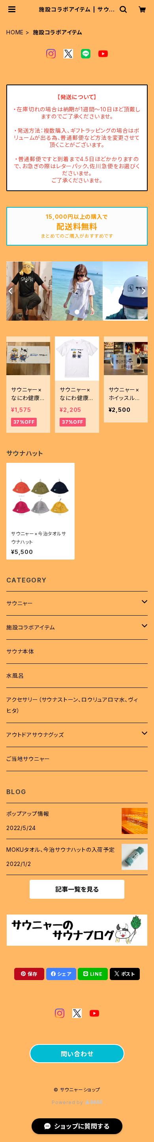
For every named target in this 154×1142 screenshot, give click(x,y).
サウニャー (19, 603)
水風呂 (15, 675)
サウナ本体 (20, 651)
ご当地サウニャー (28, 758)
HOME (15, 32)
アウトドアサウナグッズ (35, 734)
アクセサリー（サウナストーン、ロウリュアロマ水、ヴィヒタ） (72, 705)
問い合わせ (77, 1054)
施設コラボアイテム (30, 627)
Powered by (68, 1102)
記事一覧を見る (77, 889)
